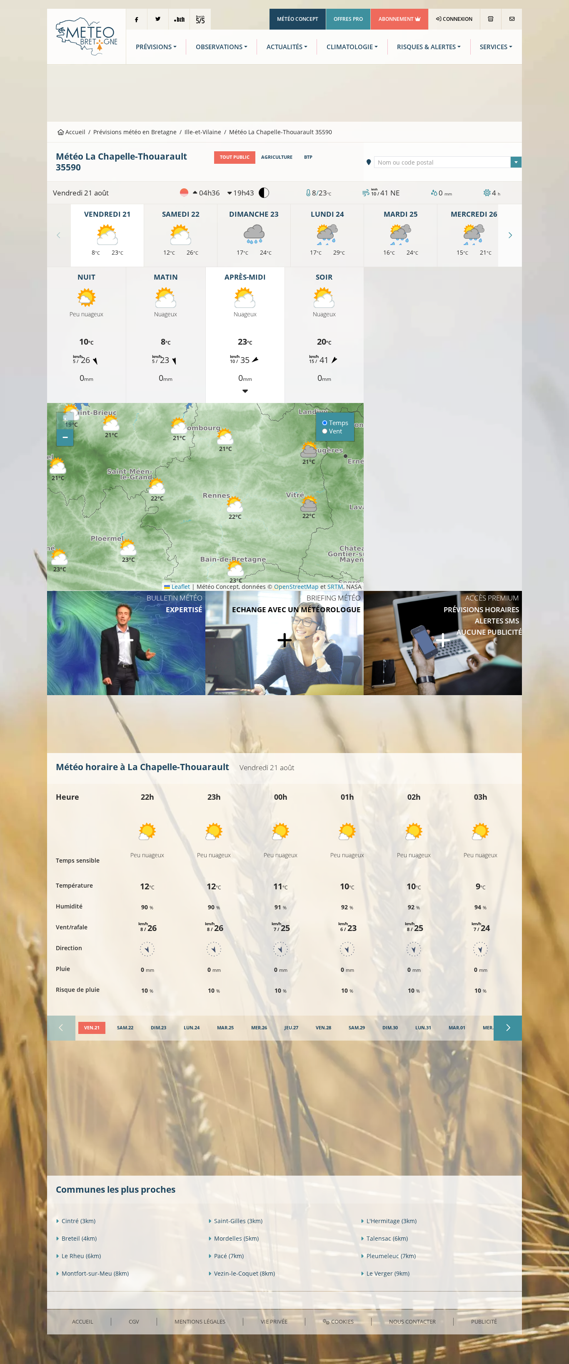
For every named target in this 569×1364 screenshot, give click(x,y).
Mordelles (236, 1238)
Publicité (484, 1321)
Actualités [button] (284, 47)
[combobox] (448, 162)
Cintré (78, 1221)
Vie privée (274, 1321)
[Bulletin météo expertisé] (126, 643)
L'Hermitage (392, 1221)
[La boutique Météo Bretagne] (490, 19)
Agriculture (276, 157)
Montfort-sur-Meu (95, 1273)
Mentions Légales (200, 1321)
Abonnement (397, 19)
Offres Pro (348, 19)
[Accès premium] (443, 643)
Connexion (457, 19)
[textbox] (448, 162)
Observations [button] (219, 47)
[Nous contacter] (512, 19)
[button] (59, 560)
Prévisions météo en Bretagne (135, 132)
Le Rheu (81, 1256)
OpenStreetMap (296, 587)
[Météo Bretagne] (86, 36)
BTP (308, 157)
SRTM (335, 587)
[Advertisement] (284, 92)
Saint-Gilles (238, 1221)
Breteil (79, 1238)
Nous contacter (412, 1321)
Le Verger (388, 1273)
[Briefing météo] (284, 643)
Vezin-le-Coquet (244, 1273)
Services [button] (493, 47)
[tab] (91, 1028)
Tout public (235, 157)
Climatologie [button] (350, 47)
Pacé (229, 1256)
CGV (134, 1321)
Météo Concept (297, 19)
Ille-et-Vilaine (203, 132)
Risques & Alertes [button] (426, 47)
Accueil (74, 132)
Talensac (387, 1238)
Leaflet (180, 587)
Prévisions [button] (154, 47)
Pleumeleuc (391, 1256)
